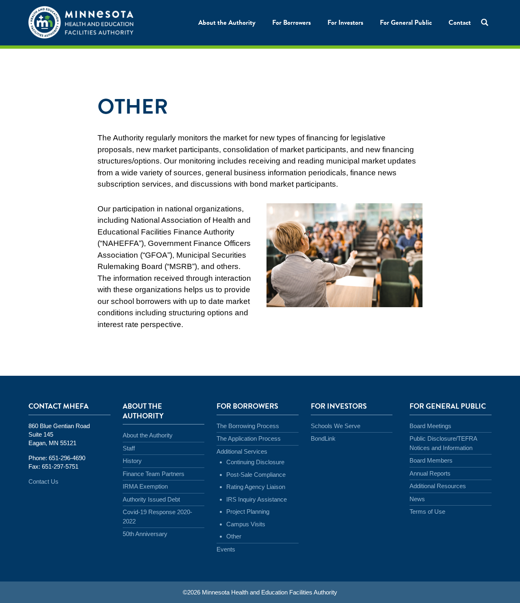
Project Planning (247, 511)
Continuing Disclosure (255, 462)
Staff (129, 448)
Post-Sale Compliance (256, 474)
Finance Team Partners (153, 473)
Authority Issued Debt (151, 499)
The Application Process (249, 438)
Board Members (431, 460)
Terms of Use (427, 511)
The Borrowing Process (248, 425)
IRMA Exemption (145, 486)
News (417, 498)
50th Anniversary (145, 533)
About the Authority (148, 435)
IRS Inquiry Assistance (256, 499)
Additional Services (242, 451)
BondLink (323, 438)
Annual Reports (430, 473)
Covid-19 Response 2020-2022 (157, 516)
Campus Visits (245, 524)
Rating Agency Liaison (255, 486)
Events (226, 549)
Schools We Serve (335, 425)
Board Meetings (430, 425)
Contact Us (43, 481)
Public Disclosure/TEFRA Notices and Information (443, 443)
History (132, 460)
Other (233, 536)
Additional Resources (438, 485)
